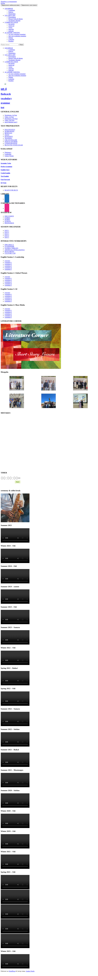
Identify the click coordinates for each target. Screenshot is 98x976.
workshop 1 (8, 262)
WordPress (12, 971)
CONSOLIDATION (11, 143)
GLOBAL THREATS (11, 248)
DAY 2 (7, 232)
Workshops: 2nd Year (11, 119)
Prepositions (12, 17)
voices (10, 27)
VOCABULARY (10, 15)
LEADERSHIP (9, 246)
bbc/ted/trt (11, 24)
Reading (10, 41)
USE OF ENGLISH (11, 140)
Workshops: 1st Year (11, 115)
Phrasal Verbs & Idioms (15, 19)
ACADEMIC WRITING (12, 32)
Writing (10, 38)
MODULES (8, 133)
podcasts (11, 31)
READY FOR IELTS (11, 190)
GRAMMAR (9, 8)
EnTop (3, 3)
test (2, 107)
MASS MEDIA (9, 251)
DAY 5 (7, 237)
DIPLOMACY (9, 245)
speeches (11, 29)
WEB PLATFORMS (11, 141)
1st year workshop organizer (17, 34)
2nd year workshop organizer (17, 36)
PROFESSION (9, 223)
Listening (11, 39)
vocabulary (6, 98)
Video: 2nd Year (9, 120)
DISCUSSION (9, 216)
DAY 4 (7, 235)
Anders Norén (30, 971)
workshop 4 (8, 267)
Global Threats (9, 156)
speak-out (11, 26)
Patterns (10, 12)
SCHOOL (8, 221)
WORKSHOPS (9, 131)
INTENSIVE (9, 136)
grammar (5, 103)
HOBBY (7, 219)
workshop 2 (8, 264)
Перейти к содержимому (9, 1)
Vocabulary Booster (14, 20)
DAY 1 (7, 230)
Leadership (8, 154)
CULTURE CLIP (10, 253)
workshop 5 (8, 269)
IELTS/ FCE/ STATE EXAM (14, 145)
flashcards (6, 94)
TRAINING (8, 138)
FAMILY (7, 218)
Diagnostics (12, 14)
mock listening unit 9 (11, 122)
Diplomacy (8, 152)
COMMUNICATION (11, 22)
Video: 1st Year (9, 117)
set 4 (4, 88)
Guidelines (11, 10)
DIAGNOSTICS (10, 129)
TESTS (7, 135)
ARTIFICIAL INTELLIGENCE (15, 250)
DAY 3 (7, 234)
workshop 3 (8, 266)
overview (7, 261)
